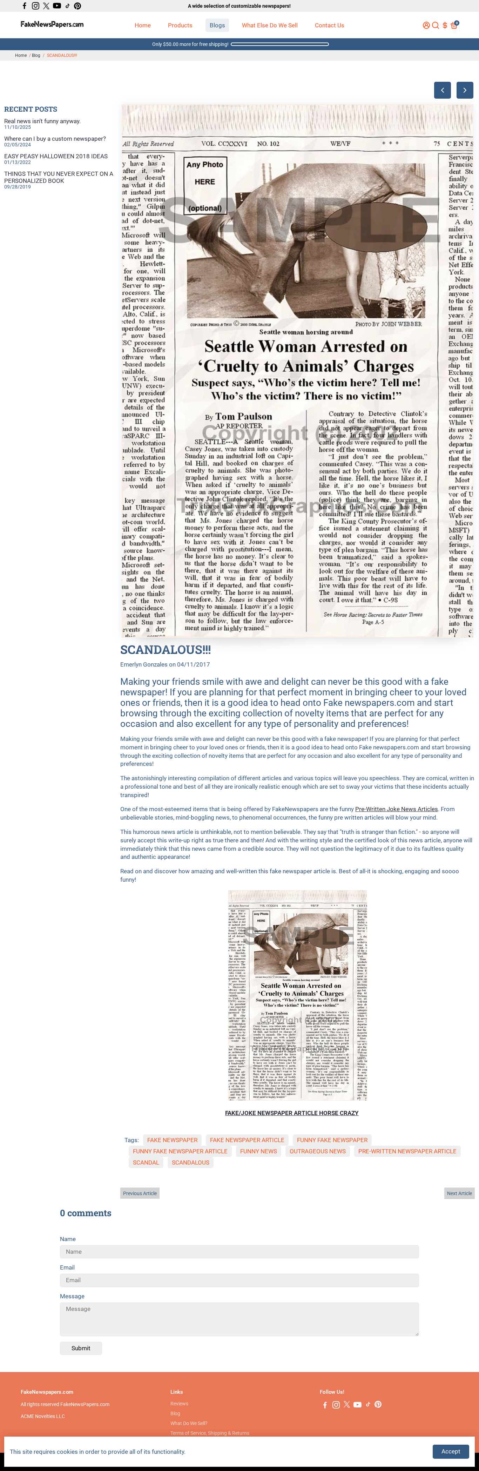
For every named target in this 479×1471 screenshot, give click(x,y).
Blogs (217, 25)
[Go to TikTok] (67, 5)
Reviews (179, 1403)
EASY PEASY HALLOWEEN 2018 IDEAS (56, 156)
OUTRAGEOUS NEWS (318, 1151)
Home (143, 25)
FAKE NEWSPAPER (172, 1140)
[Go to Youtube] (57, 5)
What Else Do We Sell (270, 25)
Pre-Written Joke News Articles (396, 809)
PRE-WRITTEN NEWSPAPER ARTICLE (407, 1151)
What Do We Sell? (189, 1423)
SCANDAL (146, 1162)
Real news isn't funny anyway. (42, 121)
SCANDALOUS (190, 1162)
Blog (36, 55)
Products (180, 25)
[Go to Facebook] (24, 5)
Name (68, 1239)
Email (67, 1267)
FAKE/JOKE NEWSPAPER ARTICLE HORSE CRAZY (292, 1112)
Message (72, 1296)
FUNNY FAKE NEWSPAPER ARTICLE (180, 1151)
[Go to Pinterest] (77, 5)
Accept (450, 1451)
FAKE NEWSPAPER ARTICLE (247, 1140)
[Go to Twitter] (46, 5)
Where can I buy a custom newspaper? (55, 138)
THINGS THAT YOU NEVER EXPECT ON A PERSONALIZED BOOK (58, 177)
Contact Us (329, 25)
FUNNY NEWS (258, 1151)
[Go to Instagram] (35, 5)
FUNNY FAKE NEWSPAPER (332, 1140)
